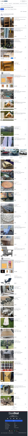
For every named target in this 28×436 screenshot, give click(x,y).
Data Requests (7, 427)
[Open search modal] (20, 1)
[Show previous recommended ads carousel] (24, 148)
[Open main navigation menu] (26, 1)
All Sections (6, 3)
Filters (2, 9)
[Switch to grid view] (21, 11)
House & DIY (10, 3)
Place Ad (23, 1)
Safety (15, 426)
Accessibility (6, 428)
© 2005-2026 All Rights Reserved (22, 432)
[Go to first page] (1, 407)
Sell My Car (15, 425)
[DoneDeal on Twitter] (10, 418)
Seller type (12, 9)
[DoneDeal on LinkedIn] (16, 418)
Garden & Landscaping (16, 3)
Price (8, 9)
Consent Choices (16, 427)
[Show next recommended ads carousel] (26, 148)
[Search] (1, 5)
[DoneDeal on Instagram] (19, 418)
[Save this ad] (25, 26)
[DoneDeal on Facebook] (7, 418)
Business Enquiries (7, 425)
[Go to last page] (26, 407)
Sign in (14, 420)
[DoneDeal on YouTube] (13, 418)
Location (6, 9)
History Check (7, 426)
